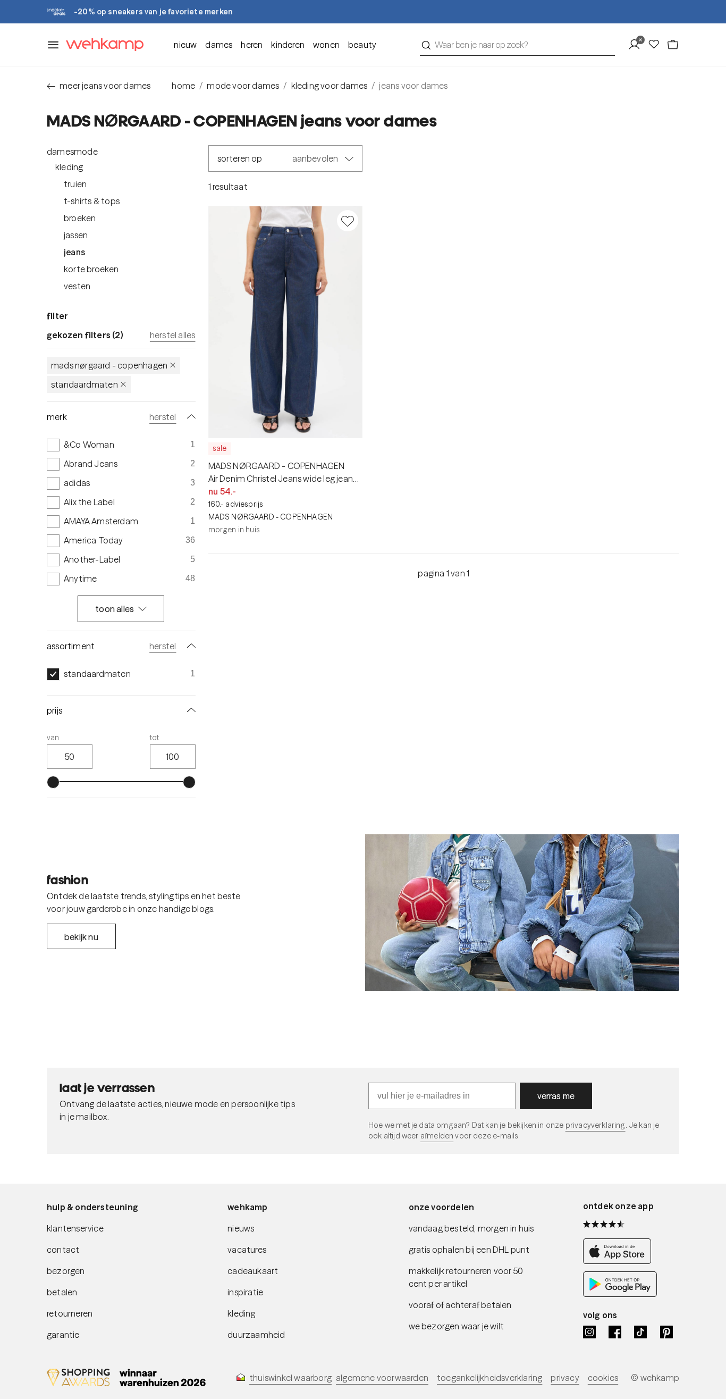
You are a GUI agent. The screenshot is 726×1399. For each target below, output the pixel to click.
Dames (218, 44)
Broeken (80, 218)
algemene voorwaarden (382, 1377)
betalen (62, 1292)
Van (53, 737)
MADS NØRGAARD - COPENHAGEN (109, 365)
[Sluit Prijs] (189, 710)
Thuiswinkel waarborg (290, 1377)
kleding (241, 1313)
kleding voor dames (329, 85)
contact (63, 1249)
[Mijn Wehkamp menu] (637, 44)
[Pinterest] (666, 1332)
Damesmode (72, 151)
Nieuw (185, 44)
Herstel (162, 417)
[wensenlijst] (656, 44)
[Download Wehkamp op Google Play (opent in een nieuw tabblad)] (620, 1293)
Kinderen (288, 44)
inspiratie (245, 1292)
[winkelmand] (672, 44)
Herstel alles (173, 335)
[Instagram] (589, 1332)
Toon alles (114, 609)
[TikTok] (640, 1332)
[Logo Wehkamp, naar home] (101, 45)
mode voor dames (243, 85)
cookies (603, 1377)
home (183, 85)
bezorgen (66, 1271)
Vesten (77, 286)
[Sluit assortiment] (189, 646)
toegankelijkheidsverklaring (489, 1377)
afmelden (436, 1136)
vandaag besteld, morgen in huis (471, 1228)
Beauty (362, 44)
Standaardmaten (84, 384)
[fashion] (522, 913)
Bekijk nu (81, 937)
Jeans (74, 252)
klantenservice (75, 1228)
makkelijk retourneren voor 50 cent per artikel (466, 1277)
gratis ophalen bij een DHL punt (469, 1249)
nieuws (240, 1228)
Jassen (76, 235)
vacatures (246, 1249)
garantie (63, 1334)
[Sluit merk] (189, 417)
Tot (154, 737)
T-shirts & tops (92, 201)
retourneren (69, 1313)
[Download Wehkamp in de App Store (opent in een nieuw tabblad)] (620, 1260)
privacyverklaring (595, 1125)
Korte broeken (91, 269)
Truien (75, 184)
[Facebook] (615, 1332)
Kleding (69, 167)
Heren (252, 44)
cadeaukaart (252, 1271)
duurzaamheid (256, 1334)
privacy (565, 1377)
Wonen (326, 44)
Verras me (556, 1096)
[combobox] (517, 44)
